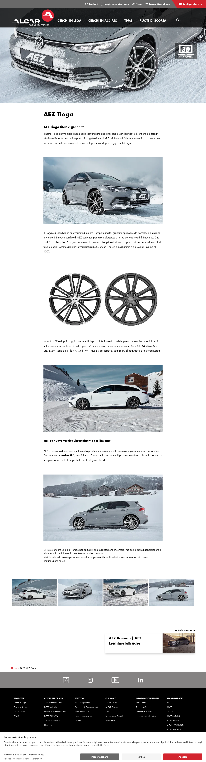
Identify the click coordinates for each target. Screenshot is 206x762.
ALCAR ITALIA (111, 702)
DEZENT (170, 711)
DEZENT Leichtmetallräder (55, 711)
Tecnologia (110, 720)
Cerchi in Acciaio (21, 707)
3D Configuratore (189, 4)
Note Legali (141, 702)
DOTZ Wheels (50, 707)
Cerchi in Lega (20, 702)
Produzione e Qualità (114, 716)
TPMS (16, 716)
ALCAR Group (111, 707)
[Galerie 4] (171, 592)
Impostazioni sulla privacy (147, 716)
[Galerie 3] (126, 592)
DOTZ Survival (20, 711)
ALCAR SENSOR (174, 729)
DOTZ (169, 707)
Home (14, 668)
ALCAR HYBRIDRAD (175, 725)
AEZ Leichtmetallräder (53, 702)
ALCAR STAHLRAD (52, 720)
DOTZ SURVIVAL (51, 716)
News (139, 4)
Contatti (93, 4)
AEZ (168, 702)
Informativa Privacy (143, 711)
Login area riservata (116, 4)
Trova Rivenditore (159, 4)
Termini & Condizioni (145, 707)
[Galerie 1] (34, 592)
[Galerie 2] (80, 592)
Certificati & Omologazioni (86, 707)
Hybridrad (48, 725)
